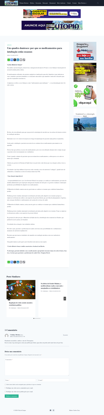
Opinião (9, 45)
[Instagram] (53, 410)
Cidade (69, 3)
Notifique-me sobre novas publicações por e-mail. (19, 391)
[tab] (33, 318)
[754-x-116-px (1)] (52, 17)
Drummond (52, 3)
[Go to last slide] (9, 298)
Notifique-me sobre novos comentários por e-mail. (19, 388)
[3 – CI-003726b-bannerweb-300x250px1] (85, 72)
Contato (74, 3)
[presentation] (21, 289)
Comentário (9, 359)
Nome (7, 380)
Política (32, 3)
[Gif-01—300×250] (85, 51)
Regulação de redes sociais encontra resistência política (20, 304)
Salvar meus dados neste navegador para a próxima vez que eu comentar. (23, 384)
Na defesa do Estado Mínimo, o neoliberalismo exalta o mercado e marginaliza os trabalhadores (52, 285)
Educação (45, 3)
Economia (38, 3)
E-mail (41, 380)
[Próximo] (65, 298)
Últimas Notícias (23, 3)
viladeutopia (13, 308)
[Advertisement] (37, 99)
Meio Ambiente (61, 3)
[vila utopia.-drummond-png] (85, 120)
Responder (65, 335)
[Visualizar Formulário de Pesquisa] (98, 3)
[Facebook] (50, 410)
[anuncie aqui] (52, 29)
